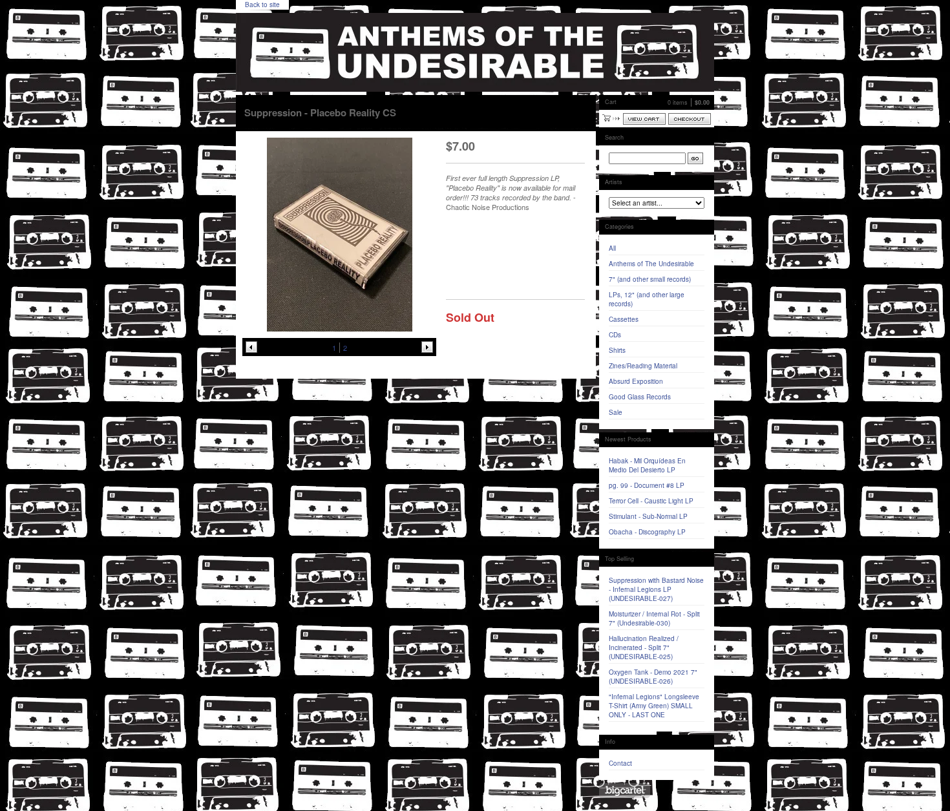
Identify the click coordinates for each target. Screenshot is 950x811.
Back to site (262, 4)
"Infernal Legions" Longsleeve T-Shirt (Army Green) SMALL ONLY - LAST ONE (654, 705)
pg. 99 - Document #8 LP (646, 485)
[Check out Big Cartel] (624, 790)
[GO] (695, 158)
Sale (615, 412)
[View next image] (427, 347)
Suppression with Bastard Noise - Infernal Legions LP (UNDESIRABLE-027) (656, 589)
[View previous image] (251, 347)
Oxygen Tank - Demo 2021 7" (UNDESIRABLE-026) (653, 677)
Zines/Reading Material (643, 365)
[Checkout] (689, 119)
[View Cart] (644, 119)
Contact (620, 763)
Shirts (617, 350)
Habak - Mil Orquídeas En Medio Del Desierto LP (647, 465)
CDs (615, 334)
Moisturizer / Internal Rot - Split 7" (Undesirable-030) (654, 618)
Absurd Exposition (636, 381)
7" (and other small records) (650, 279)
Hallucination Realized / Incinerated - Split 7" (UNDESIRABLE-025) (644, 647)
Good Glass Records (640, 396)
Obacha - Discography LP (647, 531)
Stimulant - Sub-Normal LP (648, 516)
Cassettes (624, 319)
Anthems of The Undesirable (651, 263)
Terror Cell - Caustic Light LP (651, 500)
